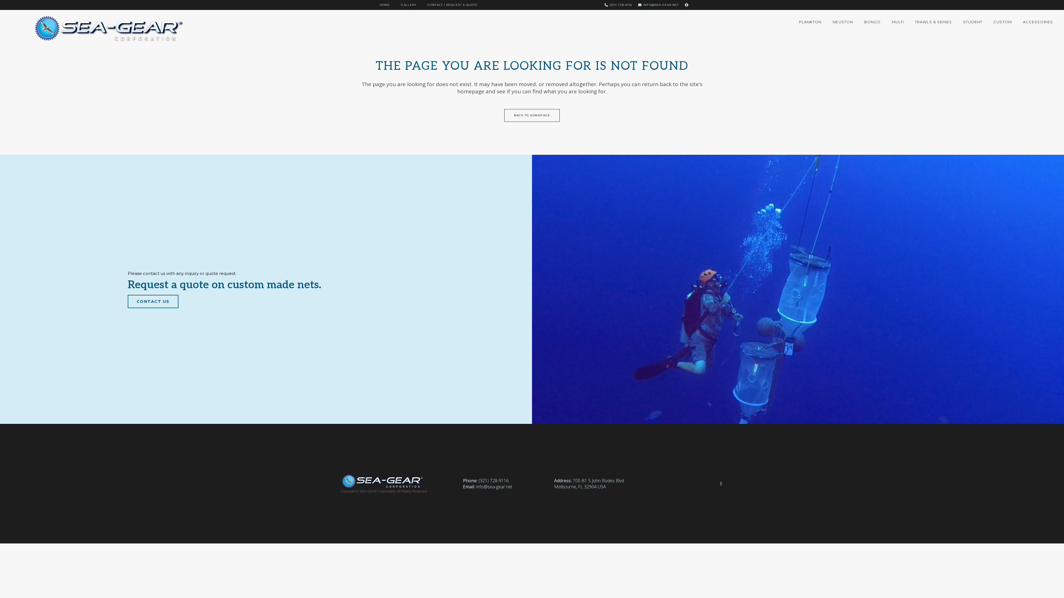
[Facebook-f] (721, 484)
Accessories (1038, 22)
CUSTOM (1002, 22)
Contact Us (153, 301)
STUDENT (973, 22)
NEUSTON (843, 22)
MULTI (898, 22)
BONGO (872, 22)
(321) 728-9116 (494, 481)
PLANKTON (810, 22)
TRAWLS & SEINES (933, 22)
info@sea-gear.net (494, 487)
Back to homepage (532, 115)
